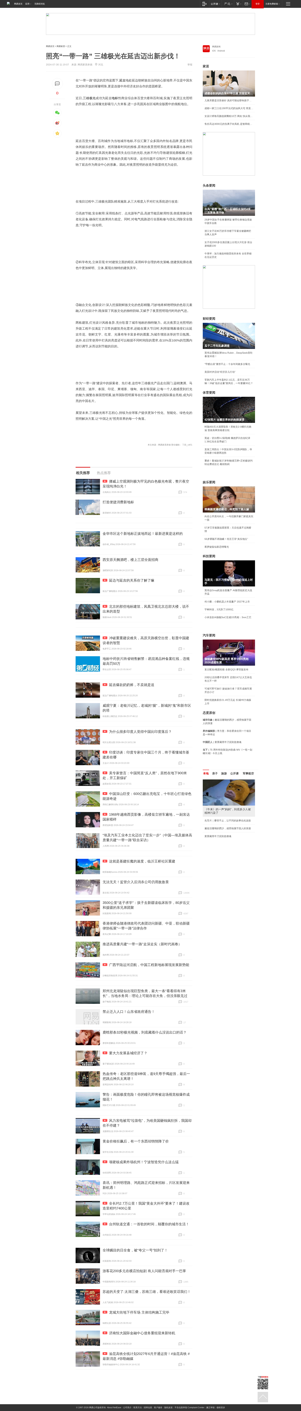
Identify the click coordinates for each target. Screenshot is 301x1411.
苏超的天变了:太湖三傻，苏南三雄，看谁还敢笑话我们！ (147, 1292)
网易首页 (18, 4)
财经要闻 (209, 318)
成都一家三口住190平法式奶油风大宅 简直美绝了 (228, 108)
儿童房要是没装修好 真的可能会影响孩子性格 (228, 100)
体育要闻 (209, 392)
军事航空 (248, 773)
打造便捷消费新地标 (118, 502)
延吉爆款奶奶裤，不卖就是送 (131, 685)
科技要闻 (209, 556)
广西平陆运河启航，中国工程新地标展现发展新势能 (149, 965)
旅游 (224, 773)
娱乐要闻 (209, 482)
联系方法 (137, 1407)
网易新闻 (216, 46)
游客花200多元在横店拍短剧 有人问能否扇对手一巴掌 (144, 1271)
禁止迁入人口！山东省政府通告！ (129, 1012)
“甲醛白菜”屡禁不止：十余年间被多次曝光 (227, 364)
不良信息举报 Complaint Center (189, 1407)
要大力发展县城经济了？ (128, 1053)
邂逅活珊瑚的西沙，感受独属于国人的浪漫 (227, 828)
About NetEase (114, 1407)
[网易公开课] (215, 3)
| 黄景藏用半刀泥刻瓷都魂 (222, 742)
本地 (206, 773)
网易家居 (61, 46)
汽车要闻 (209, 635)
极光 (92, 98)
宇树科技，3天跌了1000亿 (218, 609)
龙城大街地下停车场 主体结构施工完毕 (139, 1312)
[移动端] (204, 3)
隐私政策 (168, 1407)
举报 (189, 64)
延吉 (122, 80)
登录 (258, 4)
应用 (27, 4)
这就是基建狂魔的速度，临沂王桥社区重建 (142, 861)
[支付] (238, 3)
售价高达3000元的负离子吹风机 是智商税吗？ (228, 124)
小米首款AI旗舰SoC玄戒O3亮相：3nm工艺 (227, 617)
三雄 (86, 98)
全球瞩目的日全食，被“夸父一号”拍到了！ (135, 1250)
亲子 (215, 773)
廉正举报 (210, 1407)
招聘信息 (148, 1407)
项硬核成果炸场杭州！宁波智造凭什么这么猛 (144, 1162)
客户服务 (158, 1407)
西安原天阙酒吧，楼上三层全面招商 (130, 560)
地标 (115, 98)
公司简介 (127, 1407)
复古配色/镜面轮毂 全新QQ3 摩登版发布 (226, 669)
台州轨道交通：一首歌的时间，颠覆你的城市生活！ (149, 1224)
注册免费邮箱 (271, 4)
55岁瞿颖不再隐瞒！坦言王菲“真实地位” (226, 539)
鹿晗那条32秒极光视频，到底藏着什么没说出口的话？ (145, 1032)
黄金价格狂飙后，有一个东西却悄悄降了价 (136, 1141)
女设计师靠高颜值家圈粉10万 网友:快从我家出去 (228, 116)
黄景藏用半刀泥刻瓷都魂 (217, 836)
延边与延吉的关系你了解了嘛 (131, 580)
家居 (206, 66)
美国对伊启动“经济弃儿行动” (220, 372)
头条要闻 (209, 185)
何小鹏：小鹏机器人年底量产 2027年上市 (227, 601)
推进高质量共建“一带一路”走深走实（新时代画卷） (142, 944)
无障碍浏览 (39, 4)
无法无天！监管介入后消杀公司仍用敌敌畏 (136, 882)
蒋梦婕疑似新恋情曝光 (216, 546)
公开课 (234, 773)
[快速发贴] (57, 83)
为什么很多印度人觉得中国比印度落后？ (140, 732)
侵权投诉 (221, 1407)
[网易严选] (228, 3)
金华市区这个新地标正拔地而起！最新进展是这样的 (143, 533)
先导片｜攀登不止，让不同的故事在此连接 (227, 820)
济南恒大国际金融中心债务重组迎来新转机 (142, 1333)
